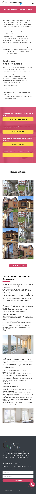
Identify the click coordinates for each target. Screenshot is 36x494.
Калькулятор (18, 155)
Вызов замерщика (18, 131)
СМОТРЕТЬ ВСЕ (18, 266)
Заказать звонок (18, 144)
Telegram (21, 4)
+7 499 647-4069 (16, 2)
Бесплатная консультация (18, 119)
